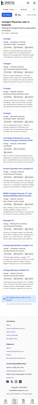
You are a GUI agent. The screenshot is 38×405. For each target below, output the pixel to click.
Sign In (8, 325)
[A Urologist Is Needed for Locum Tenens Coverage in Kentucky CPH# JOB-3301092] (19, 150)
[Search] (34, 9)
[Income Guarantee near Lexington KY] (19, 177)
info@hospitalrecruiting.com (15, 371)
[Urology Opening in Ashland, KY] (19, 279)
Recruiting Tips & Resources (15, 358)
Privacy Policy (27, 394)
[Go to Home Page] (8, 3)
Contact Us (10, 377)
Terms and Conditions (13, 394)
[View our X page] (12, 381)
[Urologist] (19, 48)
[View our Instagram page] (16, 381)
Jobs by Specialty (12, 335)
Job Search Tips (11, 338)
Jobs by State (10, 332)
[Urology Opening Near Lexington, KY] (19, 254)
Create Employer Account (14, 351)
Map (19, 15)
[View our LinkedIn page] (20, 381)
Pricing (8, 355)
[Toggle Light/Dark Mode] (28, 3)
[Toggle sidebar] (34, 3)
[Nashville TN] (19, 229)
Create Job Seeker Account (15, 328)
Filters (8, 15)
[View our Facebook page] (7, 381)
